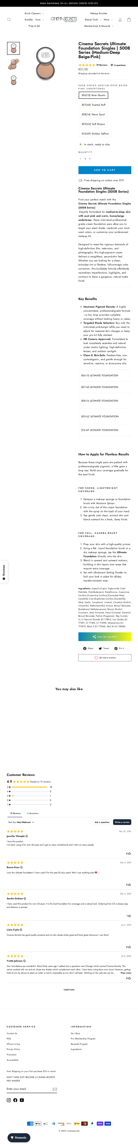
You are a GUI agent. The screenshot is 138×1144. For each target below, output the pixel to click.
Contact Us (12, 1033)
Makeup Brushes (98, 13)
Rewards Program (79, 1044)
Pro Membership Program (83, 1038)
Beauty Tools (92, 19)
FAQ (9, 1038)
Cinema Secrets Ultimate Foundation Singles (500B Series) (104, 205)
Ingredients (76, 1049)
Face (38, 19)
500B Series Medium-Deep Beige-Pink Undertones (103, 87)
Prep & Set (34, 26)
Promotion (11, 1054)
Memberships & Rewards (97, 26)
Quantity (85, 152)
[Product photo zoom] (45, 64)
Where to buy (13, 1044)
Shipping (82, 73)
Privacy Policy (13, 1049)
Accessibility (13, 1060)
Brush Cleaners (33, 13)
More (107, 19)
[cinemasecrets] (64, 19)
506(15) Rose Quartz (93, 95)
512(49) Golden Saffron (95, 134)
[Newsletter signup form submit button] (55, 1089)
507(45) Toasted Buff (94, 105)
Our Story (75, 1033)
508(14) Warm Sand (93, 114)
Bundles (29, 19)
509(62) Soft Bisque (93, 124)
